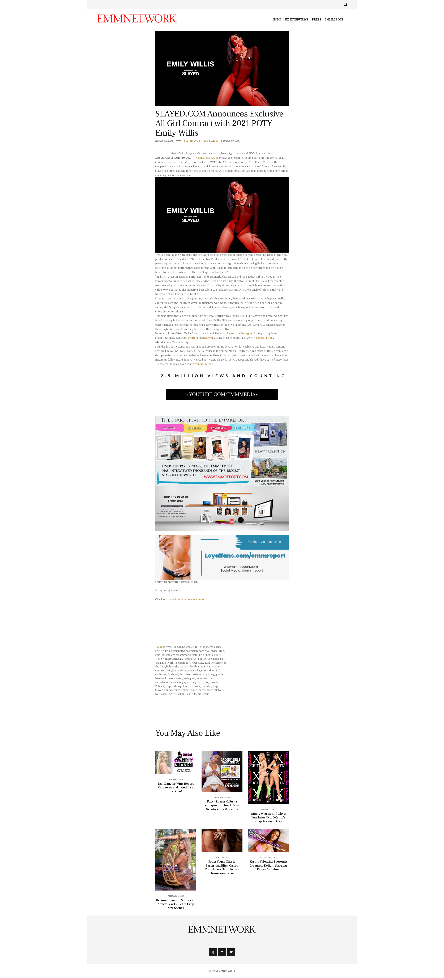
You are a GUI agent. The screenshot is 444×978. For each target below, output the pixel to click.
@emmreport (183, 662)
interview (202, 678)
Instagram (247, 333)
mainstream (162, 682)
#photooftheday (172, 658)
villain (181, 694)
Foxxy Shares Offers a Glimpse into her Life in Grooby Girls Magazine (222, 805)
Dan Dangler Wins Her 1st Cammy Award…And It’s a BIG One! (176, 787)
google (219, 674)
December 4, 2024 (268, 857)
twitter (173, 694)
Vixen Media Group (207, 157)
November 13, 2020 (222, 797)
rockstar (206, 686)
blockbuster (196, 666)
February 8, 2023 (176, 896)
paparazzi (188, 682)
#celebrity (215, 647)
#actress (168, 647)
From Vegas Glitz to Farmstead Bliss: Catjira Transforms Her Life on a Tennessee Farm (222, 867)
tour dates (161, 694)
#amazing (179, 647)
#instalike (196, 655)
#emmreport (196, 651)
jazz (211, 678)
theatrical (211, 690)
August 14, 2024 (221, 857)
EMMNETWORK (230, 140)
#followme (211, 651)
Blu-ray (208, 666)
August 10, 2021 (164, 140)
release (189, 686)
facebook (173, 674)
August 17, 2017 (268, 809)
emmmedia (193, 670)
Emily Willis (179, 670)
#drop (166, 651)
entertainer (208, 670)
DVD (168, 670)
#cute (158, 651)
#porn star (189, 658)
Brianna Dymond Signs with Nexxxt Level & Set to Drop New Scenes (175, 904)
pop (207, 682)
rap (169, 686)
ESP (218, 670)
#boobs (204, 647)
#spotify (201, 658)
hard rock (160, 678)
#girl (158, 655)
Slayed (159, 690)
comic (217, 666)
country (159, 670)
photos (199, 682)
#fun (221, 651)
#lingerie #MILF (212, 655)
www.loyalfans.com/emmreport (187, 599)
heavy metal (175, 678)
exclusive (160, 674)
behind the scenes (177, 666)
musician (175, 682)
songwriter (170, 690)
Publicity (160, 686)
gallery (210, 674)
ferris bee (185, 674)
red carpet (178, 686)
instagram (189, 678)
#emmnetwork (179, 651)
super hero (197, 690)
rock (197, 686)
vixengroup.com (263, 337)
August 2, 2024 (176, 779)
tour (220, 690)
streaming (184, 690)
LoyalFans (192, 140)
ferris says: (198, 674)
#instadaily (168, 655)
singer (216, 686)
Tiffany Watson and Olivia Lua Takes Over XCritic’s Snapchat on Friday (268, 817)
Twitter (231, 333)
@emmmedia (215, 658)
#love (158, 658)
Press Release (210, 140)
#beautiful (192, 647)
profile (215, 682)
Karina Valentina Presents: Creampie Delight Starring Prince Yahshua (268, 865)
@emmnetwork (164, 662)
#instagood (182, 655)
